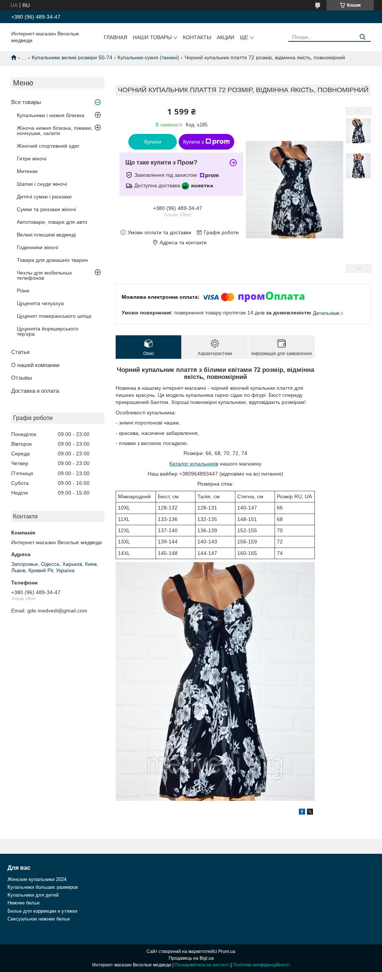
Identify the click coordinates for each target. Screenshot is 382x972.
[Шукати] (362, 37)
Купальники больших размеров (42, 887)
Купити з (193, 142)
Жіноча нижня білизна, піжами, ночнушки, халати (55, 130)
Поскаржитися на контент (202, 965)
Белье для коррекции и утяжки (42, 911)
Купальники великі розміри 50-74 (72, 57)
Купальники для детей (33, 895)
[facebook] (302, 813)
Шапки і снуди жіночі (42, 184)
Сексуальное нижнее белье (38, 919)
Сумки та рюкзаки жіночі (46, 209)
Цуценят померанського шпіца (54, 316)
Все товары (26, 102)
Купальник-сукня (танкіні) (148, 57)
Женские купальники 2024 (36, 879)
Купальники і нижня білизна (50, 115)
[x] (310, 813)
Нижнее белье (23, 903)
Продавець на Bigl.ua (191, 958)
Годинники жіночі (37, 247)
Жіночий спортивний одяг (48, 146)
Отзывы (21, 377)
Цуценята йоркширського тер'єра (47, 331)
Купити (152, 142)
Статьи (20, 352)
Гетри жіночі (31, 159)
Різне (23, 291)
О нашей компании (35, 365)
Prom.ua (226, 951)
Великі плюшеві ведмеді (46, 235)
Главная (115, 37)
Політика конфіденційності (261, 965)
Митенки (27, 171)
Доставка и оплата (35, 391)
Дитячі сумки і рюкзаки (44, 197)
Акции (225, 37)
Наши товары (152, 37)
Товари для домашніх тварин (52, 260)
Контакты (197, 37)
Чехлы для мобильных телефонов (44, 275)
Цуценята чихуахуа (40, 303)
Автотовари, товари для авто (52, 222)
